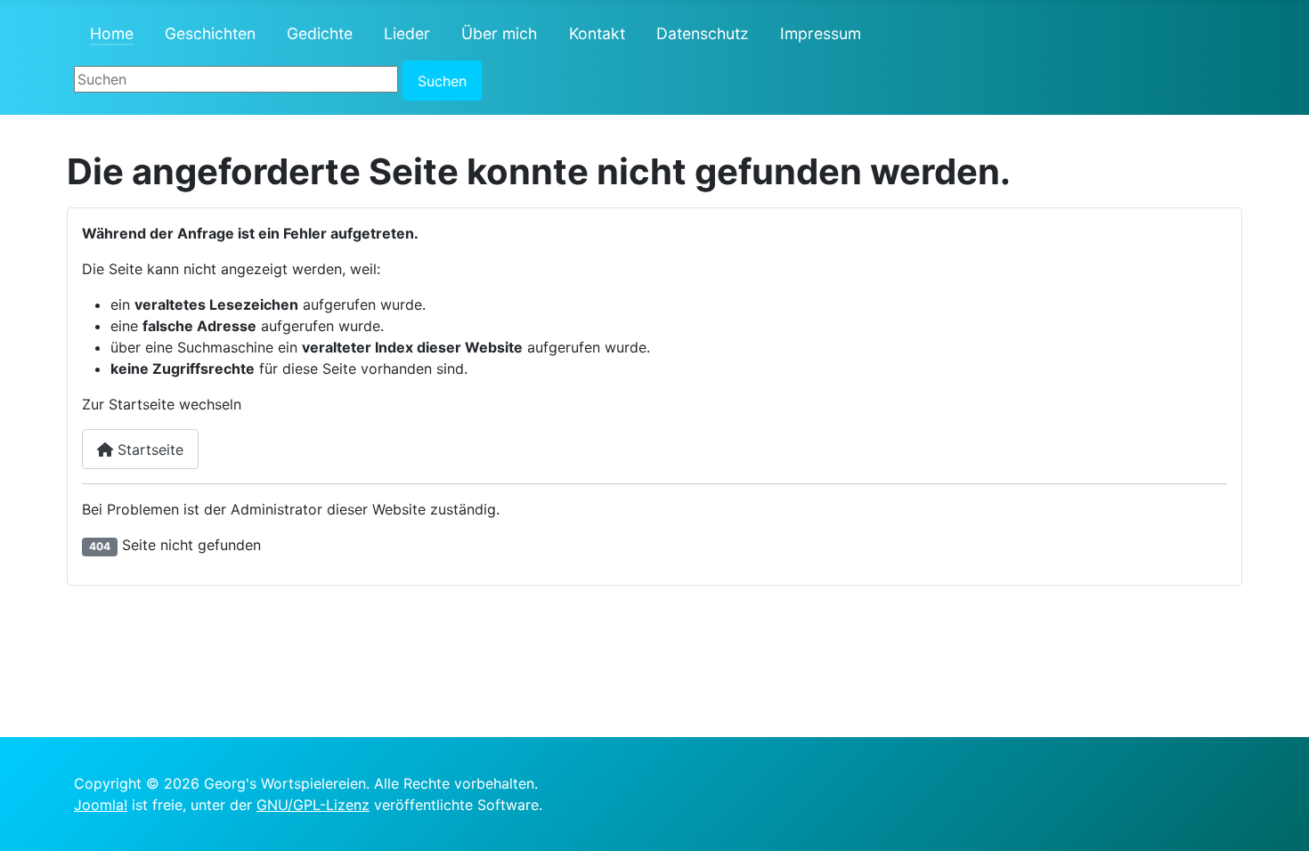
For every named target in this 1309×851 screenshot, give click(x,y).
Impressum (820, 33)
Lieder (407, 33)
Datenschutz (702, 33)
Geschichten (210, 33)
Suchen (442, 81)
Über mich (499, 33)
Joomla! (100, 805)
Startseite (148, 449)
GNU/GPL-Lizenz (313, 805)
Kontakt (597, 33)
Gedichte (320, 33)
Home (112, 33)
